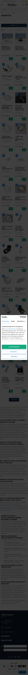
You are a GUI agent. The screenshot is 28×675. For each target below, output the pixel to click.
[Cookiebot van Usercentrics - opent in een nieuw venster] (20, 317)
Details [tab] (13, 321)
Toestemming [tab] (5, 321)
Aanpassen (13, 351)
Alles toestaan (14, 346)
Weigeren (14, 356)
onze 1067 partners (10, 328)
